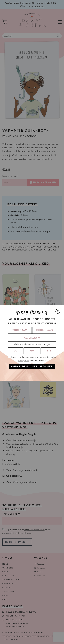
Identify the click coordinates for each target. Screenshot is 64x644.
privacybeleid (23, 360)
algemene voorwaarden (40, 357)
